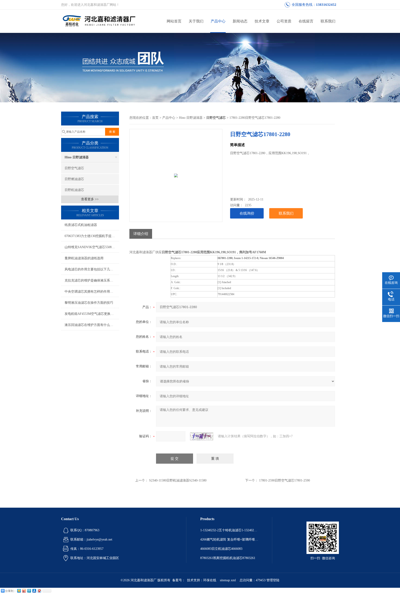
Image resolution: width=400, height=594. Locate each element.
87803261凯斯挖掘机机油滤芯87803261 (227, 558)
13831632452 (326, 4)
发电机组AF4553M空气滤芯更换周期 (91, 314)
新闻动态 (240, 21)
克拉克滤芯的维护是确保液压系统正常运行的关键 (92, 280)
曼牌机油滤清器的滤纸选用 (84, 258)
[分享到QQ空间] (18, 591)
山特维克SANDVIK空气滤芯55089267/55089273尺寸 (92, 247)
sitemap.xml (228, 580)
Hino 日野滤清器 (77, 157)
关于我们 (196, 21)
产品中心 (218, 21)
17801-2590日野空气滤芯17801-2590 (284, 480)
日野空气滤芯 (74, 168)
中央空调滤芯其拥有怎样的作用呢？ (90, 291)
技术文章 (262, 21)
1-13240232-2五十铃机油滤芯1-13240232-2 (229, 530)
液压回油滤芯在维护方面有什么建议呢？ (92, 325)
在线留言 (306, 21)
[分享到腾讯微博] (28, 591)
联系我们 (328, 21)
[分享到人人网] (34, 591)
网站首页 (174, 21)
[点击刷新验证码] (201, 436)
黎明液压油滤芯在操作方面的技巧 (89, 302)
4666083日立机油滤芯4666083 (221, 548)
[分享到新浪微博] (23, 591)
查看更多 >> (90, 199)
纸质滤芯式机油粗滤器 (81, 225)
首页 (155, 117)
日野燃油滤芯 (74, 179)
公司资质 (284, 21)
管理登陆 (272, 580)
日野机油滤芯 (74, 190)
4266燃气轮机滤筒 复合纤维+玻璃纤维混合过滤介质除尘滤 (229, 539)
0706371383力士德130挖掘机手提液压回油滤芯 (92, 236)
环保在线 (209, 580)
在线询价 (247, 213)
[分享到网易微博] (39, 591)
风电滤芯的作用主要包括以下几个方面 (92, 269)
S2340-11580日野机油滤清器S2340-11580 (177, 480)
